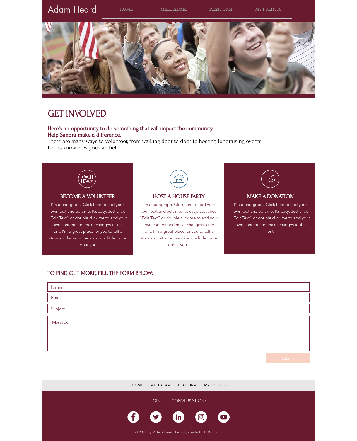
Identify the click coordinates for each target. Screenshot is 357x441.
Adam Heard (72, 9)
